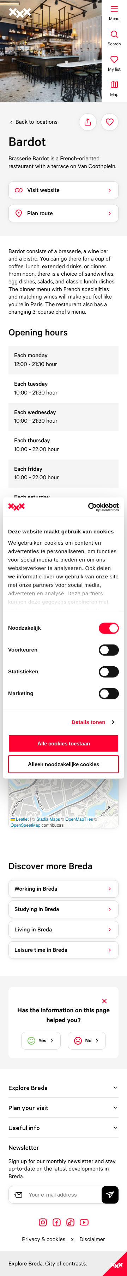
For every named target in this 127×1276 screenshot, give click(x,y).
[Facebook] (56, 1222)
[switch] (109, 650)
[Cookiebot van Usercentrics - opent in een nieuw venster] (89, 507)
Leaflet (22, 819)
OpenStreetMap (25, 825)
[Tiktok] (70, 1222)
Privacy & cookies (43, 1239)
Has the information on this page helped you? (63, 1015)
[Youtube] (84, 1222)
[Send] (110, 1195)
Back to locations (37, 121)
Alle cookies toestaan (63, 743)
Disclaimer (92, 1239)
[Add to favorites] (110, 122)
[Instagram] (43, 1222)
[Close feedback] (104, 1001)
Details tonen (88, 722)
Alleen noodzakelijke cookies (63, 764)
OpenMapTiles (79, 819)
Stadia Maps (48, 819)
